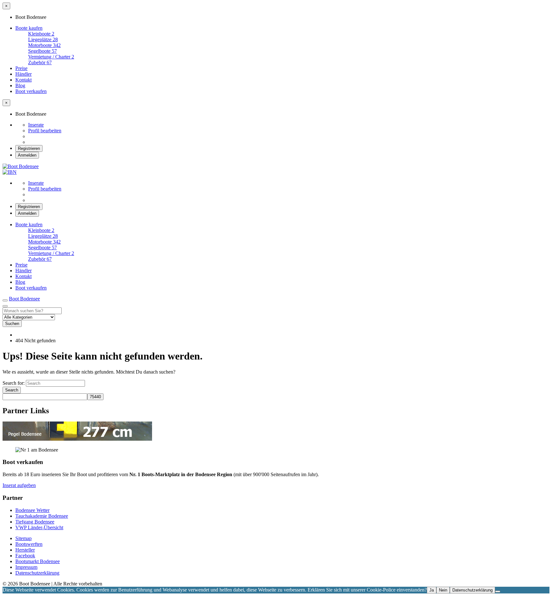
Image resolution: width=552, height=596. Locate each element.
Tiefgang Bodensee (34, 521)
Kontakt (23, 79)
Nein (443, 590)
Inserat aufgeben (19, 485)
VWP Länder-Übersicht (39, 527)
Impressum (26, 567)
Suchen (12, 323)
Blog (20, 85)
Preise (21, 68)
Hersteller (25, 550)
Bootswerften (28, 544)
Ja (431, 590)
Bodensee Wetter (32, 510)
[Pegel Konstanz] (77, 439)
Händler (23, 74)
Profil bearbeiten (44, 130)
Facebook (25, 555)
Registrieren (29, 148)
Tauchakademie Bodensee (41, 516)
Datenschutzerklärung (37, 573)
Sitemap (23, 538)
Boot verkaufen (31, 91)
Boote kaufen (28, 28)
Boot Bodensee (24, 298)
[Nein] (497, 591)
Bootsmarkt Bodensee (37, 561)
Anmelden (27, 155)
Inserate (36, 125)
